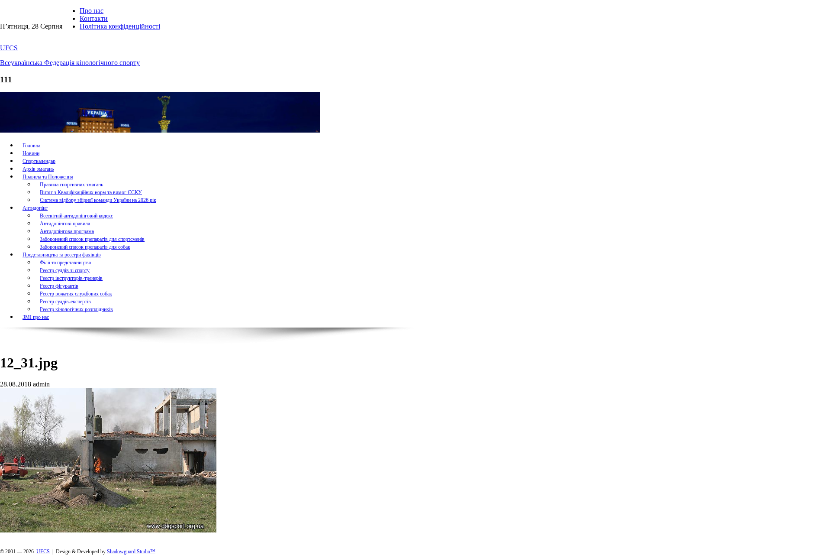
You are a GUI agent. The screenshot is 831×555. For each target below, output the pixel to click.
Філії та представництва (65, 263)
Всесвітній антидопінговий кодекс (76, 216)
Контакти (94, 18)
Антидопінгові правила (65, 224)
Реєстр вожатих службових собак (76, 294)
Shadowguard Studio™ (131, 552)
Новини (31, 153)
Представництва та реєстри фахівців (62, 255)
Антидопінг (35, 208)
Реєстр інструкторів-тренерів (71, 278)
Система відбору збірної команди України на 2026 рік (98, 200)
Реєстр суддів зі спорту (65, 270)
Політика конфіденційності (120, 26)
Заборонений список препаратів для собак (85, 247)
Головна (31, 146)
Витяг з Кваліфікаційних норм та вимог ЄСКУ (91, 192)
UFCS (9, 48)
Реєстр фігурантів (59, 286)
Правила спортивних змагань (71, 185)
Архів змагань (38, 169)
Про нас (91, 10)
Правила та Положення (48, 177)
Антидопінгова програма (67, 231)
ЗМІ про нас (36, 317)
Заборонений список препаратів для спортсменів (92, 239)
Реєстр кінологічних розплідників (76, 309)
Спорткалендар (39, 161)
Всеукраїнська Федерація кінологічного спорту (70, 62)
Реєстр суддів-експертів (65, 302)
